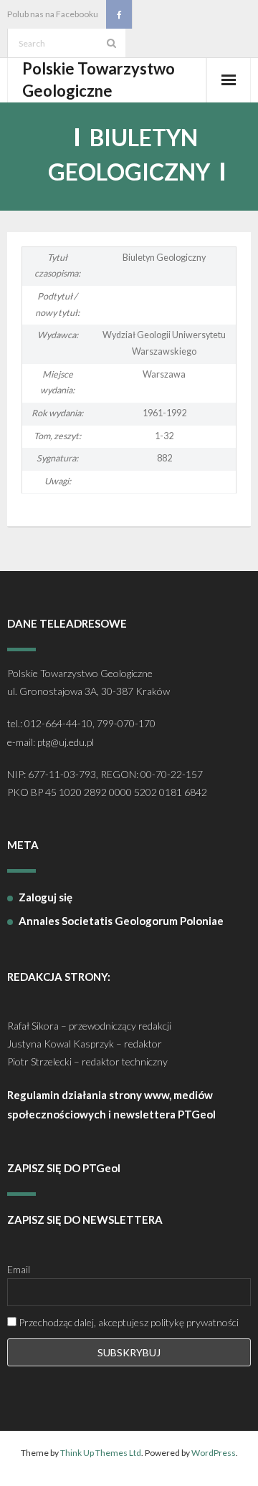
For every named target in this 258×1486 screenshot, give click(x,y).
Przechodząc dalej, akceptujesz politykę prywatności (127, 1322)
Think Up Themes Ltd (100, 1452)
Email (18, 1269)
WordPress (213, 1452)
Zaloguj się (45, 897)
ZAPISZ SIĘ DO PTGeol (63, 1167)
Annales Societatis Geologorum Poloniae (121, 920)
